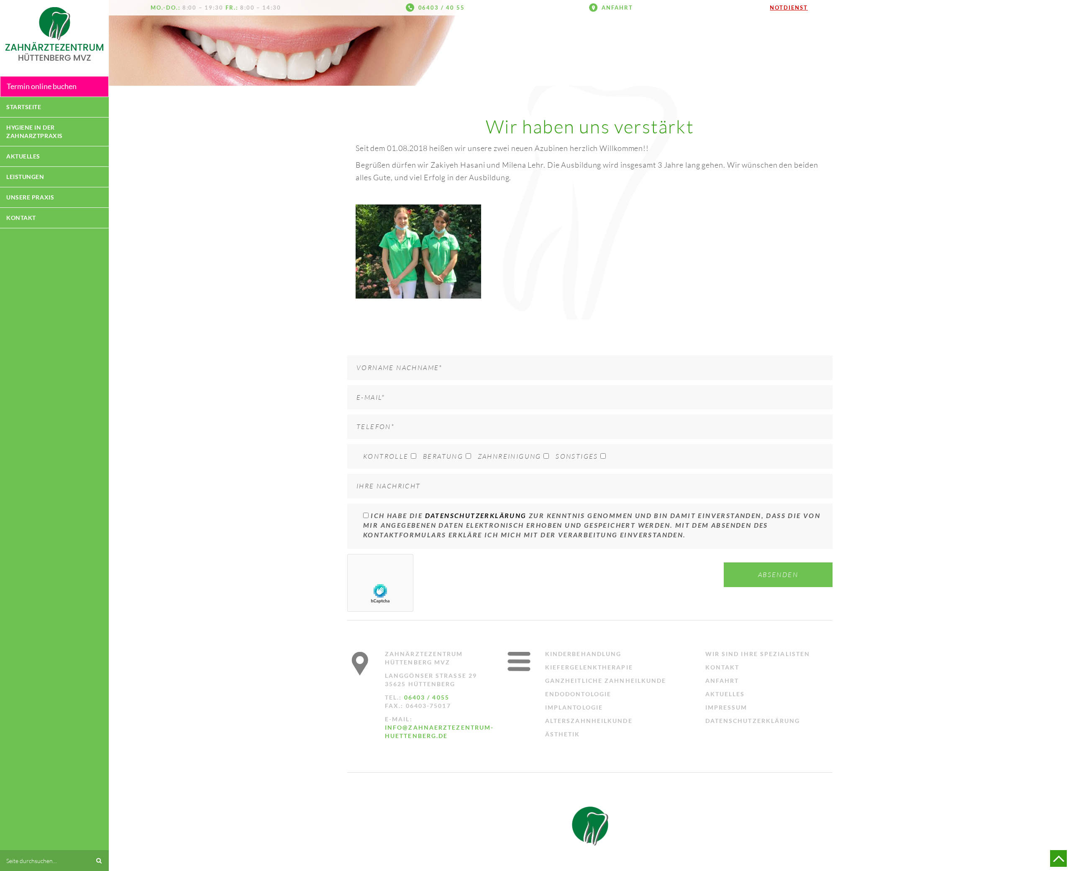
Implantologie (574, 707)
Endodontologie (578, 693)
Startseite (23, 106)
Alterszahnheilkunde (589, 720)
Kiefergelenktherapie (589, 667)
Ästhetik (562, 734)
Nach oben (1058, 858)
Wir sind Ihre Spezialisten (757, 653)
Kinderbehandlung (583, 653)
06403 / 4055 (426, 697)
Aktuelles (23, 156)
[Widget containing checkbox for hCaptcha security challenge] (380, 583)
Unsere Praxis (30, 197)
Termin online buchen (42, 86)
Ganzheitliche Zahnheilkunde (605, 680)
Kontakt (21, 217)
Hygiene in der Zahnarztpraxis (34, 131)
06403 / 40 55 (441, 7)
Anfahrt (617, 7)
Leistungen (25, 176)
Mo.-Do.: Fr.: (216, 7)
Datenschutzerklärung (476, 515)
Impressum (726, 707)
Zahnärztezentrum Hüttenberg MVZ (54, 34)
